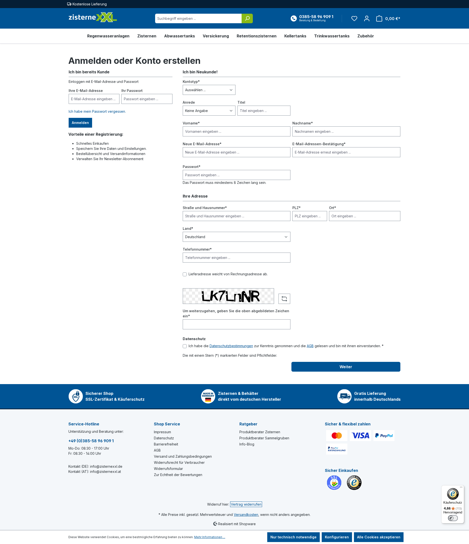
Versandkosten (246, 514)
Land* (188, 228)
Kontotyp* (191, 81)
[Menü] (461, 488)
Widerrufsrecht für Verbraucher (179, 462)
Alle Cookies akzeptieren (378, 537)
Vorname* (191, 123)
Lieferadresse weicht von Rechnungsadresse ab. (228, 274)
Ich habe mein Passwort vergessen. (97, 111)
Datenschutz (164, 438)
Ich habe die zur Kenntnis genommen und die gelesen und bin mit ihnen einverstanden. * (286, 346)
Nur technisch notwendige (293, 537)
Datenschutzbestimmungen (231, 346)
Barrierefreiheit (166, 444)
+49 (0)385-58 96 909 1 (91, 440)
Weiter (346, 366)
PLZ (296, 208)
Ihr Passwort (132, 91)
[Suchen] (247, 18)
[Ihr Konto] (367, 18)
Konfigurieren (337, 537)
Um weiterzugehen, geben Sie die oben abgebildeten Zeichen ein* (236, 313)
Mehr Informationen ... (209, 537)
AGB (310, 346)
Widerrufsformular (168, 468)
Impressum (162, 432)
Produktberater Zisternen (259, 432)
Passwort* (192, 167)
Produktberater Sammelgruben (264, 438)
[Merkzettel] (354, 18)
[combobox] (198, 18)
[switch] (453, 518)
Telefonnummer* (197, 249)
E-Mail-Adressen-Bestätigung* (319, 144)
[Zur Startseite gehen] (92, 17)
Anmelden (80, 123)
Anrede (189, 102)
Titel (241, 102)
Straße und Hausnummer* (205, 208)
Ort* (332, 208)
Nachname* (302, 123)
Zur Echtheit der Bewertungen (178, 475)
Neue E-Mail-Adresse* (202, 144)
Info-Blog (246, 444)
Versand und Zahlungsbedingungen (183, 456)
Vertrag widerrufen (246, 504)
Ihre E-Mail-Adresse (86, 91)
